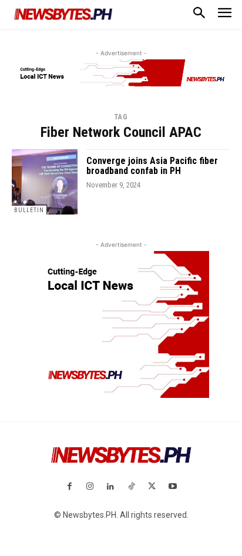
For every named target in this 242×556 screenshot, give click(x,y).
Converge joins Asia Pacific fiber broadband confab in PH (152, 166)
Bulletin (29, 210)
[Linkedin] (110, 487)
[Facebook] (69, 487)
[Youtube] (172, 487)
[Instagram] (90, 487)
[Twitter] (151, 487)
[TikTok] (131, 487)
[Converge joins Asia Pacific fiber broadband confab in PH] (45, 182)
